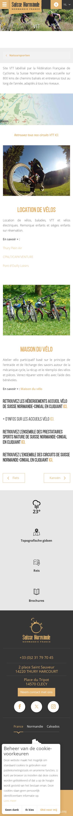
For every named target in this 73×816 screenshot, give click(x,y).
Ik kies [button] (29, 809)
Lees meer (10, 800)
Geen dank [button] (12, 809)
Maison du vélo (31, 389)
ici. (65, 406)
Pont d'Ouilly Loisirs (16, 266)
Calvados (53, 726)
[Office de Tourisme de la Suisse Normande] (26, 7)
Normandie (35, 726)
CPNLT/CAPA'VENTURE (18, 257)
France (18, 726)
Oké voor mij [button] (48, 809)
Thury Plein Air (12, 248)
